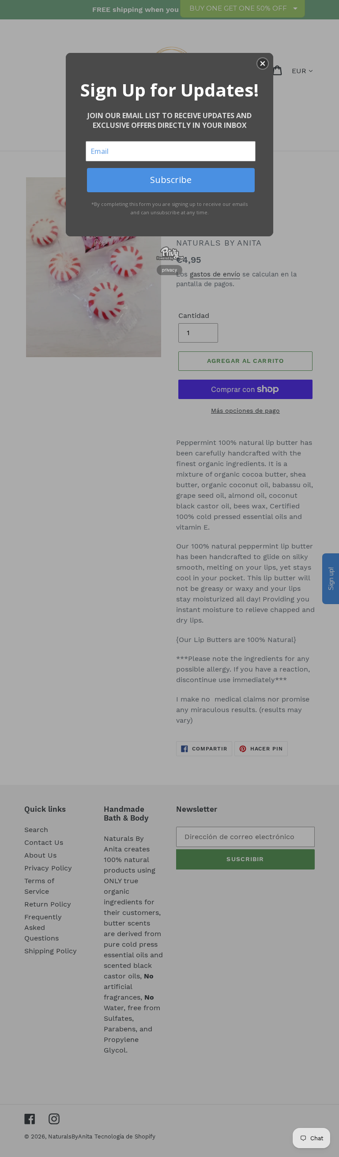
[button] (262, 63)
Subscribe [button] (171, 180)
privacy (169, 270)
